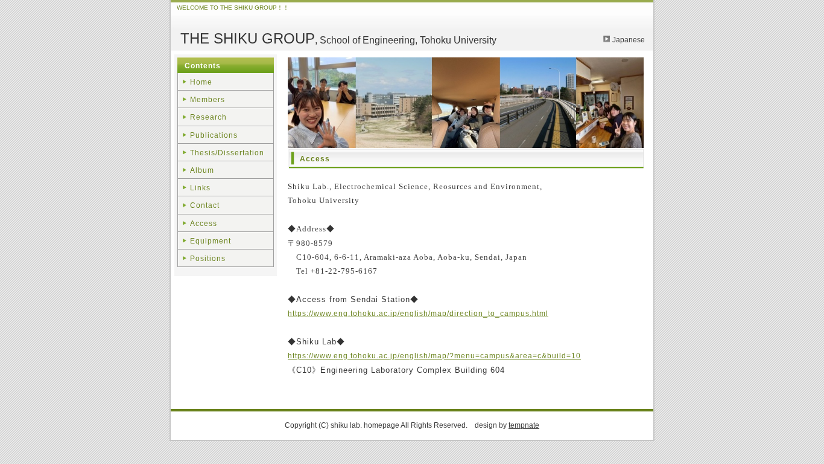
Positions (208, 258)
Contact (205, 205)
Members (207, 99)
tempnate (524, 425)
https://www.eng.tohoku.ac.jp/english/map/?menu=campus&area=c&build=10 (434, 356)
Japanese (628, 40)
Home (201, 82)
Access (203, 223)
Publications (214, 135)
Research (208, 117)
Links (200, 188)
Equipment (210, 241)
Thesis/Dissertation (227, 153)
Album (202, 170)
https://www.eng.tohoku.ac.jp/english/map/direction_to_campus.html (418, 313)
